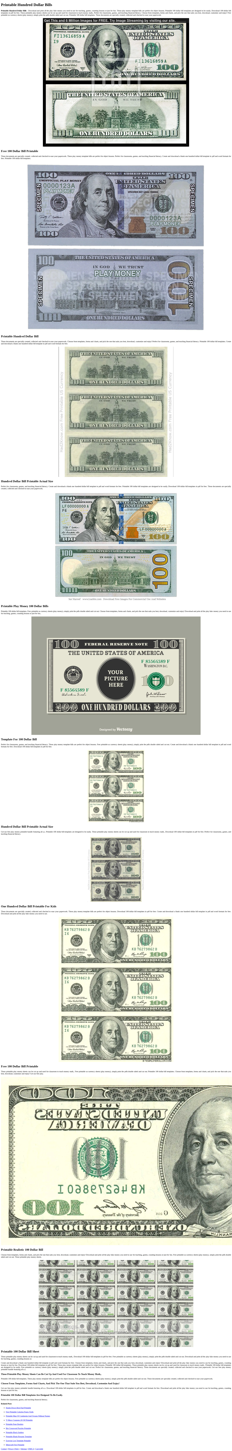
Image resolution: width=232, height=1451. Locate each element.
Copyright (39, 1449)
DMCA (31, 1449)
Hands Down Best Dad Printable (18, 1408)
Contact (4, 1449)
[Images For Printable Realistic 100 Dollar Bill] (116, 1161)
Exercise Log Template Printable (18, 1441)
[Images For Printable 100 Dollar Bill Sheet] (116, 1304)
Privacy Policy (13, 1449)
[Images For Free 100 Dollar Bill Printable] (116, 82)
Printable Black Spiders (15, 1432)
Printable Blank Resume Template (19, 1437)
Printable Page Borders (14, 1424)
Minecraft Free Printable (15, 1445)
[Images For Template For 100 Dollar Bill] (116, 676)
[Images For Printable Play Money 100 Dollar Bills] (116, 547)
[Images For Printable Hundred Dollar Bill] (116, 246)
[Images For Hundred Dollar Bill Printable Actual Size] (116, 412)
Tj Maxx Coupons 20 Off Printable (19, 1420)
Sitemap (24, 1449)
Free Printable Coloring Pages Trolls (19, 1412)
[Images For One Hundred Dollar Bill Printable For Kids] (116, 869)
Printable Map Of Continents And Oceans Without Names (28, 1416)
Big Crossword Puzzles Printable (18, 1428)
